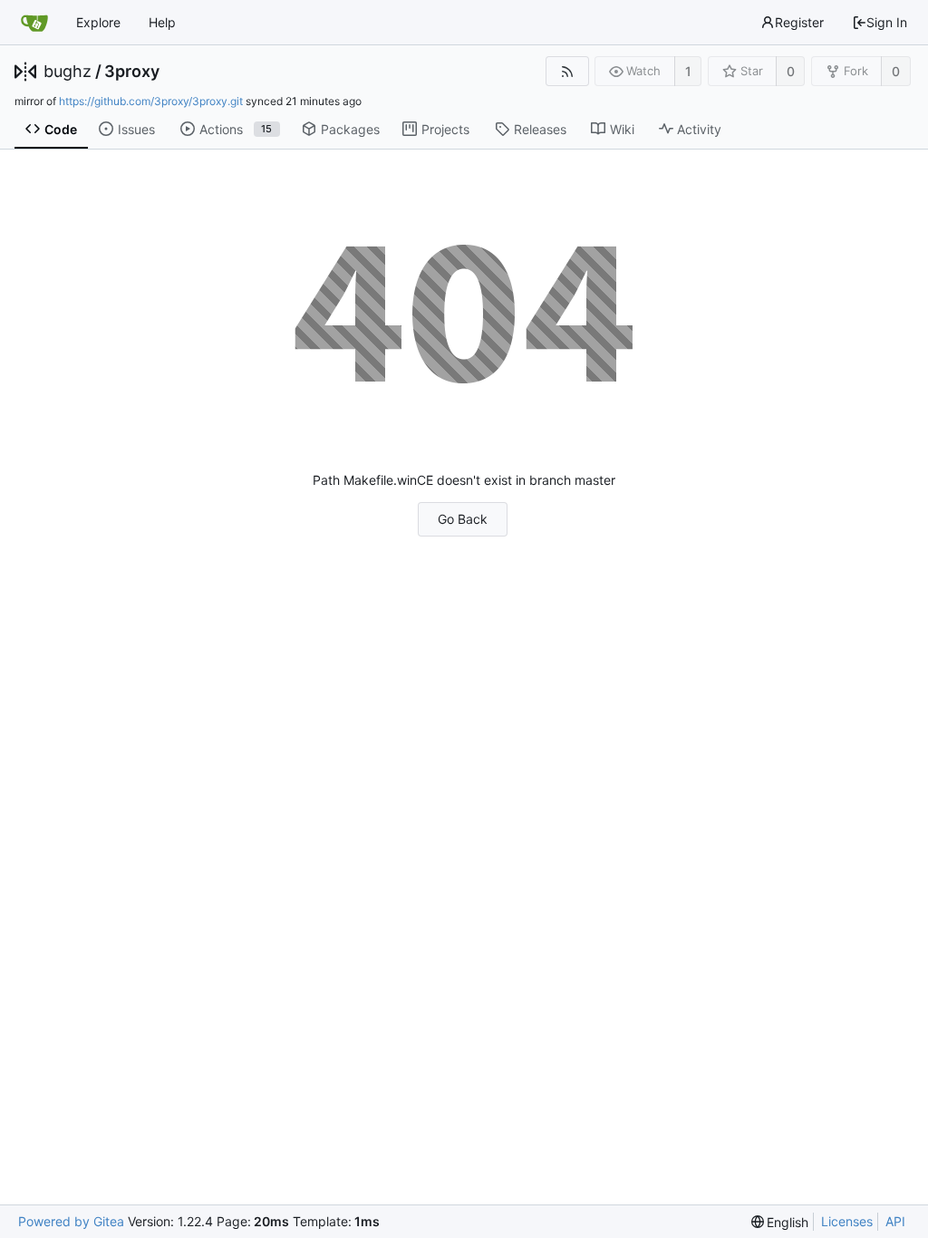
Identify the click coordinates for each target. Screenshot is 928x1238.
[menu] (780, 1222)
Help (162, 22)
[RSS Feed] (567, 71)
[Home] (34, 22)
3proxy (132, 72)
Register (799, 22)
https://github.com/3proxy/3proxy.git (151, 101)
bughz (68, 72)
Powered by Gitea (71, 1221)
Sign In (886, 22)
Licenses (847, 1221)
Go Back (463, 519)
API (895, 1221)
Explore (98, 22)
